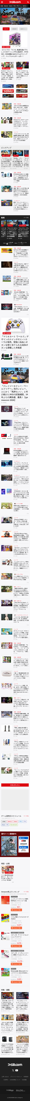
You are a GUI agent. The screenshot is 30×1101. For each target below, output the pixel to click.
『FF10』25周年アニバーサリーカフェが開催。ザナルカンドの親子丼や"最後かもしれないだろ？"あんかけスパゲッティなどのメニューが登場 (21, 745)
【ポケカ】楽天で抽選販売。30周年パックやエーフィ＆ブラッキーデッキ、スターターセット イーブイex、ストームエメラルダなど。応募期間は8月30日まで (7, 1026)
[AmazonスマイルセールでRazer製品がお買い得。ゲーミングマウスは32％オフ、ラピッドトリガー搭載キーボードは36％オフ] (6, 356)
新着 (2, 6)
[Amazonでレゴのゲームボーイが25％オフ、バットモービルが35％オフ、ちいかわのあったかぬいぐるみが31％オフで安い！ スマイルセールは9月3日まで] (6, 120)
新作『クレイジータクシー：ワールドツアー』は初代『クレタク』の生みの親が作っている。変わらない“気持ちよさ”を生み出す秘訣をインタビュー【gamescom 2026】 (21, 206)
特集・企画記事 (6, 47)
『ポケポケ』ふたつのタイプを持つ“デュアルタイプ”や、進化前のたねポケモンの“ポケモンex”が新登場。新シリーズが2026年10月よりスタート (21, 551)
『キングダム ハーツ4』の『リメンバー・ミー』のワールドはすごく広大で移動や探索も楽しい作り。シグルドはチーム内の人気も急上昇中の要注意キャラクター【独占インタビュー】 (22, 1005)
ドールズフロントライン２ (22, 615)
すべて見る (26, 217)
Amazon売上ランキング (10, 892)
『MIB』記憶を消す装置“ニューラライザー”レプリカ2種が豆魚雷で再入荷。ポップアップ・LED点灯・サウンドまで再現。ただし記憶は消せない (21, 731)
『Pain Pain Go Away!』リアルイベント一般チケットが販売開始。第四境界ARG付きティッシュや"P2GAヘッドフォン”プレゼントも (21, 606)
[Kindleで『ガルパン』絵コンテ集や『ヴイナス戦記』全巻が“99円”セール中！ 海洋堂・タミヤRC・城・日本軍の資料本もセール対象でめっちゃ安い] (7, 65)
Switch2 (6, 6)
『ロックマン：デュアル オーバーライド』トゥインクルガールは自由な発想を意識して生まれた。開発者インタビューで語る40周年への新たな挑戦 (23, 232)
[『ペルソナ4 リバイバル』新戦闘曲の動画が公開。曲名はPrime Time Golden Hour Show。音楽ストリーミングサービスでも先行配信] (6, 134)
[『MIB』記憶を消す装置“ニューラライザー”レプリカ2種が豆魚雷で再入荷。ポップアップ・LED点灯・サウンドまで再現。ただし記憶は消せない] (6, 728)
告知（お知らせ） (18, 600)
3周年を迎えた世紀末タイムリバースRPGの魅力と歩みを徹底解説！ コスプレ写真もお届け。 (21, 508)
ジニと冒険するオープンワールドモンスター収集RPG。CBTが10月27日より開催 (21, 577)
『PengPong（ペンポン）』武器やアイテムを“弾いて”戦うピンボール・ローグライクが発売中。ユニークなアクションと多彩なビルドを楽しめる (21, 412)
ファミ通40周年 (9, 872)
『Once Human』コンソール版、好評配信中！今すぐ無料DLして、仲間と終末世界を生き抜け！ (21, 309)
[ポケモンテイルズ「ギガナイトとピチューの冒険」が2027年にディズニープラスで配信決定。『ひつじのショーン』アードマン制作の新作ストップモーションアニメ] (6, 631)
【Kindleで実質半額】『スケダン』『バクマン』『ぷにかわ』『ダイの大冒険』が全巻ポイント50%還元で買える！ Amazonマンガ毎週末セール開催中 (21, 295)
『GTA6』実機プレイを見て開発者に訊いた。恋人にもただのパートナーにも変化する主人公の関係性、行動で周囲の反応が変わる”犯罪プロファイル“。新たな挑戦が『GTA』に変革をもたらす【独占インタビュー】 (22, 1026)
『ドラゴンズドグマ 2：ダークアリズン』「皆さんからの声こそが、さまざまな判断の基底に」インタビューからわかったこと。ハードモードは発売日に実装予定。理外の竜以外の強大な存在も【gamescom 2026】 (21, 480)
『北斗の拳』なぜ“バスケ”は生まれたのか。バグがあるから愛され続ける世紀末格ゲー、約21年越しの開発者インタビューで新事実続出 (7, 1005)
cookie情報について (15, 1079)
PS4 (25, 821)
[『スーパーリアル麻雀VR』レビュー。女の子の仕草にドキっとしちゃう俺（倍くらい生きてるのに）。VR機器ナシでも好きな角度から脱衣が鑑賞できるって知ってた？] (22, 1039)
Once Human (19, 304)
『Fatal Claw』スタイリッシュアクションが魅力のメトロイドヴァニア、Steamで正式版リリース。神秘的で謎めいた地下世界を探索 (21, 426)
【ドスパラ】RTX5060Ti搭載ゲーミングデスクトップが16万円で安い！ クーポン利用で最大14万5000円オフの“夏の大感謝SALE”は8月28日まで (7, 1048)
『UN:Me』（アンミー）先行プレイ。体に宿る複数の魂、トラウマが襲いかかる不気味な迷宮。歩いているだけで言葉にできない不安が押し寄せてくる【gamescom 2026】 (18, 162)
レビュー (5, 16)
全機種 (4, 821)
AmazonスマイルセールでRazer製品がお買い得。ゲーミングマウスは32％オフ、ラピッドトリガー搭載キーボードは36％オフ (21, 359)
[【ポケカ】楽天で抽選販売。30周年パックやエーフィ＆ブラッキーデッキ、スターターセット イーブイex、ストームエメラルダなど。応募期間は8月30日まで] (7, 1017)
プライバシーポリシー (16, 1076)
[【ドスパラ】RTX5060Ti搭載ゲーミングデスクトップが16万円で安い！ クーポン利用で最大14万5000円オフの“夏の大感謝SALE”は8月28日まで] (7, 1039)
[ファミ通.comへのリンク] (15, 2)
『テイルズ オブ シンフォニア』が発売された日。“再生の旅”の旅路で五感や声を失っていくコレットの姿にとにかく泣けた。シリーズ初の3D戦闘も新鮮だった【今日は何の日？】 (21, 662)
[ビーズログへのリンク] (20, 1090)
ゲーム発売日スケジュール (11, 816)
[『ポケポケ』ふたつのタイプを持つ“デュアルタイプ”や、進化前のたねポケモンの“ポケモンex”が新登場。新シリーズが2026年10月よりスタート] (6, 548)
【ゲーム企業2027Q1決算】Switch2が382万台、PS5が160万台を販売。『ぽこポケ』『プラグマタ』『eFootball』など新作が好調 (21, 440)
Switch (10, 6)
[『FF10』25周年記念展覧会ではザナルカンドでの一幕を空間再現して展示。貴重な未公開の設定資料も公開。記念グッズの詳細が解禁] (6, 756)
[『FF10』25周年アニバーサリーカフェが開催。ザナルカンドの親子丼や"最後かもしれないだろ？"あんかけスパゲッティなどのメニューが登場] (6, 742)
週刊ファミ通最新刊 (8, 834)
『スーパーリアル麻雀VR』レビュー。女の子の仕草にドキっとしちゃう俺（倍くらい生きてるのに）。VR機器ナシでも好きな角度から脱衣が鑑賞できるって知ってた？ (22, 1048)
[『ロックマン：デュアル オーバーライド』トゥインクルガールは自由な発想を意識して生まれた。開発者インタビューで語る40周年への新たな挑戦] (23, 223)
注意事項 (6, 1079)
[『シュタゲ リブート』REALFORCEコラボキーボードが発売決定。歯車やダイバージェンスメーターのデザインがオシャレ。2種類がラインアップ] (6, 562)
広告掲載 (24, 1079)
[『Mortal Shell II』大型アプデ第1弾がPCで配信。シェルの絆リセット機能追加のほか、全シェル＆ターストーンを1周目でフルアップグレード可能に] (6, 264)
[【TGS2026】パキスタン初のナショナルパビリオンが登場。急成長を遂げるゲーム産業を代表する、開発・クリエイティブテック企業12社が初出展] (6, 492)
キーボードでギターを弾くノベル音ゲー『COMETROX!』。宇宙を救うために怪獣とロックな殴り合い (22, 74)
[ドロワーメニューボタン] (2, 2)
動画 (3, 217)
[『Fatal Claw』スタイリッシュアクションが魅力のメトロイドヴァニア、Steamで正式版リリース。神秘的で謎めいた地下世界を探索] (6, 423)
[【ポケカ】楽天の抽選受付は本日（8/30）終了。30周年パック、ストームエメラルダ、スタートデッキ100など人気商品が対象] (6, 106)
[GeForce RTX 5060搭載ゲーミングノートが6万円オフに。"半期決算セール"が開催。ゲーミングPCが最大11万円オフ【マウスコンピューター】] (6, 250)
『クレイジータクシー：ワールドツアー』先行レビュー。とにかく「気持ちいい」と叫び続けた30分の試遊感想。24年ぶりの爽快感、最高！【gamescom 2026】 (15, 20)
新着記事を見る (15, 785)
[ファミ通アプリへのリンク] (10, 1090)
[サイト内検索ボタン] (28, 2)
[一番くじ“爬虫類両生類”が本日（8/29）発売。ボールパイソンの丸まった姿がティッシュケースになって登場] (6, 674)
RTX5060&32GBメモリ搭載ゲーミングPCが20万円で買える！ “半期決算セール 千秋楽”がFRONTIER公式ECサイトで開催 (21, 177)
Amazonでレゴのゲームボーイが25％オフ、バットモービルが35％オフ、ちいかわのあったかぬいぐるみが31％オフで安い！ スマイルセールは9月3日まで (21, 123)
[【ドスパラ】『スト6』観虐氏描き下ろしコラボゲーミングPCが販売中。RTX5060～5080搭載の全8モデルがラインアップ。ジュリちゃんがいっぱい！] (15, 39)
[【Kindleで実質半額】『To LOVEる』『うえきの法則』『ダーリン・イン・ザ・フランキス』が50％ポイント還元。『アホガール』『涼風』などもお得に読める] (6, 645)
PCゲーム (19, 6)
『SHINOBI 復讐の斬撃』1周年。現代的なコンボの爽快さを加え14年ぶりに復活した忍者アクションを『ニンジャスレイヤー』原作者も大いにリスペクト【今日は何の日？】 (21, 717)
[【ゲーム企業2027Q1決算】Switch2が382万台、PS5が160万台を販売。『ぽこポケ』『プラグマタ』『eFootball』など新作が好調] (6, 437)
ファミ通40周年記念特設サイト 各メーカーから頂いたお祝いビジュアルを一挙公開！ (7, 877)
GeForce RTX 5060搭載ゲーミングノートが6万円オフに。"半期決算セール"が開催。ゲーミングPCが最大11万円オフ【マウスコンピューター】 (21, 253)
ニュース (20, 68)
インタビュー (17, 200)
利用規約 (26, 1076)
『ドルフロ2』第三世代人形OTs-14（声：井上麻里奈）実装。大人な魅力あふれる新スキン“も (21, 619)
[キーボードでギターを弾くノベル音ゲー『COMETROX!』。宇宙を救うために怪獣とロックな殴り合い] (22, 65)
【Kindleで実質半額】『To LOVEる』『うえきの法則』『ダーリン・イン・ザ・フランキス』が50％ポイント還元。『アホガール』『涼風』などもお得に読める (21, 648)
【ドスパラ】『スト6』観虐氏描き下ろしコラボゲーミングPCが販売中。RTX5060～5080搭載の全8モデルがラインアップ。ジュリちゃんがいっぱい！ (14, 53)
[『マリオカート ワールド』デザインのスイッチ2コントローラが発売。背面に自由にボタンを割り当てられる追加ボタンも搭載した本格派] (15, 325)
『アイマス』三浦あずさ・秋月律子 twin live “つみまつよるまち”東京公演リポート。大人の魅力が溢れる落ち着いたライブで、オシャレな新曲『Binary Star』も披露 (21, 703)
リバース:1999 (19, 503)
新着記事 (14, 29)
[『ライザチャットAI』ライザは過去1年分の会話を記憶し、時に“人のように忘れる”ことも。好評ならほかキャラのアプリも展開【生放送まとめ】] (6, 153)
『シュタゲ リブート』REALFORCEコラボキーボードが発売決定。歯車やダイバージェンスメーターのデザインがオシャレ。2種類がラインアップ (21, 565)
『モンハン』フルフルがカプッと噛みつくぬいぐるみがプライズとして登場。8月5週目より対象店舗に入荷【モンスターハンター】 (21, 773)
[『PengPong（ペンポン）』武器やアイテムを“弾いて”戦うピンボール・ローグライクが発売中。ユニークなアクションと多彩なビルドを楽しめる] (6, 409)
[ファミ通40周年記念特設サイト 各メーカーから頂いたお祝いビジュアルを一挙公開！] (7, 869)
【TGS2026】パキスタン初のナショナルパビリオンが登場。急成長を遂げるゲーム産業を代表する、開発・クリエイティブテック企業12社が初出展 (21, 494)
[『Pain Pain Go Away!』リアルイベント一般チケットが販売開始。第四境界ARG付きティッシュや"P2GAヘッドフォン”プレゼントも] (6, 603)
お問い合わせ (5, 1076)
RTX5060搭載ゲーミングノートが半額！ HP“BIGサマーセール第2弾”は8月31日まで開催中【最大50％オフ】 (21, 453)
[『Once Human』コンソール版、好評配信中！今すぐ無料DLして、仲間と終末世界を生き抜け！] (6, 307)
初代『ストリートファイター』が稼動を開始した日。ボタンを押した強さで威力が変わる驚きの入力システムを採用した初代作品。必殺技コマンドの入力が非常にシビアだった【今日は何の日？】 (21, 281)
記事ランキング (24, 29)
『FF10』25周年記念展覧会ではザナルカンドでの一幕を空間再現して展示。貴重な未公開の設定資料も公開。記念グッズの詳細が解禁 (21, 759)
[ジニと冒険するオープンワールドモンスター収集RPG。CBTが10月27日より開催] (6, 576)
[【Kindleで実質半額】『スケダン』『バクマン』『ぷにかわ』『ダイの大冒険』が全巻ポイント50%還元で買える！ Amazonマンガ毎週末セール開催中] (6, 293)
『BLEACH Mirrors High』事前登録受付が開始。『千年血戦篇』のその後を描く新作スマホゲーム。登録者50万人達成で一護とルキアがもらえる (21, 537)
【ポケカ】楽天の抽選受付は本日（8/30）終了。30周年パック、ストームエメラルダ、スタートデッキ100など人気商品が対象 (21, 109)
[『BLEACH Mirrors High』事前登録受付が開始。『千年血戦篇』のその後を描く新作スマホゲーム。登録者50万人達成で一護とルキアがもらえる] (6, 534)
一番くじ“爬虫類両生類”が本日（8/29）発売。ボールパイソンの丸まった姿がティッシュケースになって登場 (21, 675)
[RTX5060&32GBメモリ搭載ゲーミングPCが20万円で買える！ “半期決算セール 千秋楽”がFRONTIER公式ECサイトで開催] (6, 175)
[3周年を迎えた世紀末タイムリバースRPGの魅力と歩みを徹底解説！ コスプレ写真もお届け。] (6, 506)
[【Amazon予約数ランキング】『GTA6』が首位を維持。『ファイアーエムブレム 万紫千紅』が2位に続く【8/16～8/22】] (6, 520)
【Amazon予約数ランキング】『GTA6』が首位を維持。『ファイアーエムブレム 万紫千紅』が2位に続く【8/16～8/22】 (21, 523)
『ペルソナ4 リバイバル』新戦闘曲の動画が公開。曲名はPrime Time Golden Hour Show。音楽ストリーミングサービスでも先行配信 (21, 137)
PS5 (15, 6)
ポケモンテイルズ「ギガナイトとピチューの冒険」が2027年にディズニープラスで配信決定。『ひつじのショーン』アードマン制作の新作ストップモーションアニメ (21, 634)
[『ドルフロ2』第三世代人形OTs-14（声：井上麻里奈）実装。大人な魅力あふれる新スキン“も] (6, 617)
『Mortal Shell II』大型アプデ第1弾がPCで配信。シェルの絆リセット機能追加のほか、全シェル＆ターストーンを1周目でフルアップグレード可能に (21, 267)
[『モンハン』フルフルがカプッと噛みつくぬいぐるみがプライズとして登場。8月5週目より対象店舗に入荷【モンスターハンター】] (6, 770)
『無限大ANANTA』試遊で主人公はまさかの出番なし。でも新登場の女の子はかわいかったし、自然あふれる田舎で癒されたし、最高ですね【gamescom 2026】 (21, 592)
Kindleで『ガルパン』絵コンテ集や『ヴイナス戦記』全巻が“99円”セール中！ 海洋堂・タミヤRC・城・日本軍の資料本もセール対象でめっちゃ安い (7, 75)
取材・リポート (6, 155)
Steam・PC (5, 825)
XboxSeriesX (13, 825)
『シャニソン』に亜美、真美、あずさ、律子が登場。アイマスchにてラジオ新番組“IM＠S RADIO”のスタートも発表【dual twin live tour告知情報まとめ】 (21, 689)
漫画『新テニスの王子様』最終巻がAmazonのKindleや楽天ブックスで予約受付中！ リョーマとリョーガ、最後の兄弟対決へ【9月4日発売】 (21, 191)
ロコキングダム (19, 574)
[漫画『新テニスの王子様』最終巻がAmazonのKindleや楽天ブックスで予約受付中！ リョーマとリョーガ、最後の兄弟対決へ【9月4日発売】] (6, 189)
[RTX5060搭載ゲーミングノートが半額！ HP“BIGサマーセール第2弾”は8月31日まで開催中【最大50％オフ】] (6, 451)
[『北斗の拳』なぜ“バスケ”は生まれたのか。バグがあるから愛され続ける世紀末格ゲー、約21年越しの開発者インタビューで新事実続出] (7, 995)
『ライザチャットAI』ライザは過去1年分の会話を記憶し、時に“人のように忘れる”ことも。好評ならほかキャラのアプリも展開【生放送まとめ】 (6, 162)
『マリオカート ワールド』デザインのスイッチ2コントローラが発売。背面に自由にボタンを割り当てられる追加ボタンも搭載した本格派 (15, 342)
